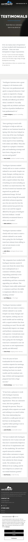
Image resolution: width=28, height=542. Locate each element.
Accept (14, 531)
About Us (3, 510)
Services (3, 512)
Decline (14, 534)
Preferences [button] (7, 526)
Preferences (14, 538)
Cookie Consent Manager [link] (6, 516)
